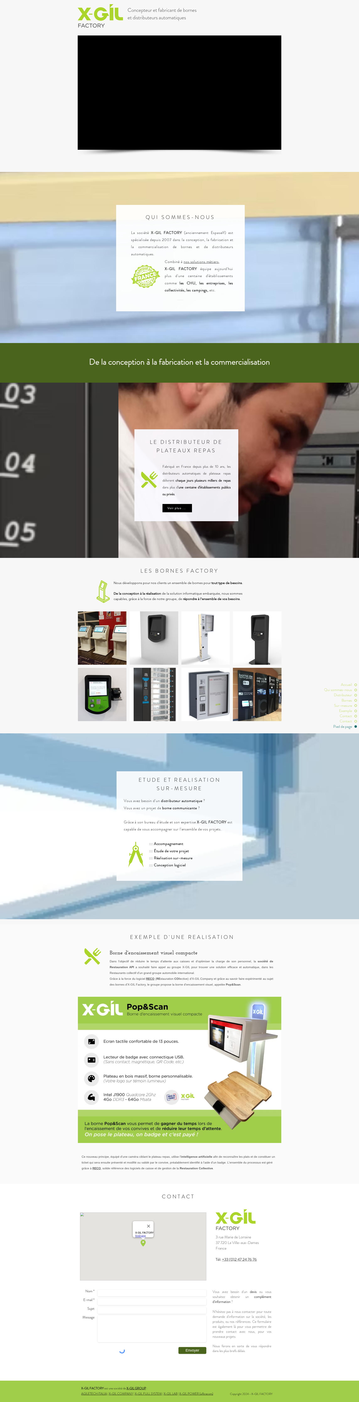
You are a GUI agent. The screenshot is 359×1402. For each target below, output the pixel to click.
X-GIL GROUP (136, 1388)
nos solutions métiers (201, 261)
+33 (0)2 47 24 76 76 (239, 1259)
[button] (102, 638)
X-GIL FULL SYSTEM (148, 1393)
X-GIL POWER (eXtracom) (196, 1393)
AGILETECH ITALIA (94, 1393)
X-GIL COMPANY (121, 1393)
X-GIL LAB (170, 1393)
